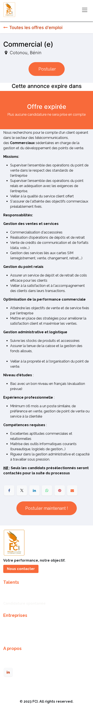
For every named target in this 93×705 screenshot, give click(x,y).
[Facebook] (9, 490)
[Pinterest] (60, 490)
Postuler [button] (46, 69)
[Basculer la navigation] (85, 9)
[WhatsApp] (47, 490)
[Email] (72, 490)
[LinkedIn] (34, 490)
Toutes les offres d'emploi (36, 27)
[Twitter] (22, 490)
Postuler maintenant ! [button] (46, 508)
